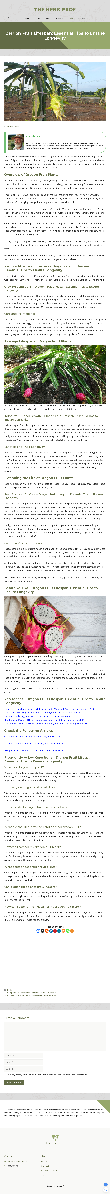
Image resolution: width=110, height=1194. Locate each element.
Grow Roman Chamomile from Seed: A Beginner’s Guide (32, 736)
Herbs (70, 18)
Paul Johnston (33, 136)
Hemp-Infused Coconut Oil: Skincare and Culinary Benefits (33, 750)
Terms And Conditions (48, 1170)
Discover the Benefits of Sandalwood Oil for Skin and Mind (31, 995)
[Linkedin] (51, 931)
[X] (42, 931)
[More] (72, 931)
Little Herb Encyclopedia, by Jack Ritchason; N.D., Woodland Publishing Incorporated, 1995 (49, 708)
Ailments (81, 18)
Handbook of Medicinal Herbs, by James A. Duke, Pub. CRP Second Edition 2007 (44, 719)
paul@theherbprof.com (17, 1161)
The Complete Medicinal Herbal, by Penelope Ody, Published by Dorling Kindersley (45, 723)
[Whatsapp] (68, 931)
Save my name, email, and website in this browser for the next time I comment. (47, 1074)
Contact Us (58, 18)
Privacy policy (45, 1166)
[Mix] (63, 931)
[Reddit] (47, 931)
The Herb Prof (55, 9)
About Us (37, 18)
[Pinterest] (55, 931)
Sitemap (43, 1175)
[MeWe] (59, 931)
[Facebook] (38, 931)
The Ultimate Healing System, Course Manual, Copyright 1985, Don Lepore (42, 712)
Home (27, 18)
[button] (8, 18)
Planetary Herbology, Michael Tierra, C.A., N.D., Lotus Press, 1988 (37, 716)
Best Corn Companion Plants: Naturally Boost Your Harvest (34, 743)
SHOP (48, 18)
